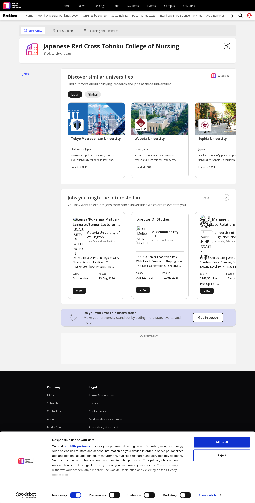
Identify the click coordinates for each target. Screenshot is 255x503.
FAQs (50, 395)
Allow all (222, 442)
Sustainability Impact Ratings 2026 (133, 15)
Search (240, 15)
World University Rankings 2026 (57, 15)
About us (53, 419)
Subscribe (53, 403)
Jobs (116, 6)
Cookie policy (97, 411)
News (81, 6)
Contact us (54, 411)
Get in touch (208, 317)
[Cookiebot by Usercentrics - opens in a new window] (25, 495)
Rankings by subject (94, 15)
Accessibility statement (103, 427)
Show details (207, 495)
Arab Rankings (215, 15)
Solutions (189, 6)
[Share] (227, 46)
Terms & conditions (101, 395)
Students (133, 6)
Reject (221, 455)
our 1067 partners (77, 446)
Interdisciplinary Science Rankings (180, 15)
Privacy (93, 403)
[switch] (114, 495)
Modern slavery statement (106, 419)
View (79, 291)
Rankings (99, 6)
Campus (169, 6)
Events (151, 6)
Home (66, 6)
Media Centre (55, 427)
